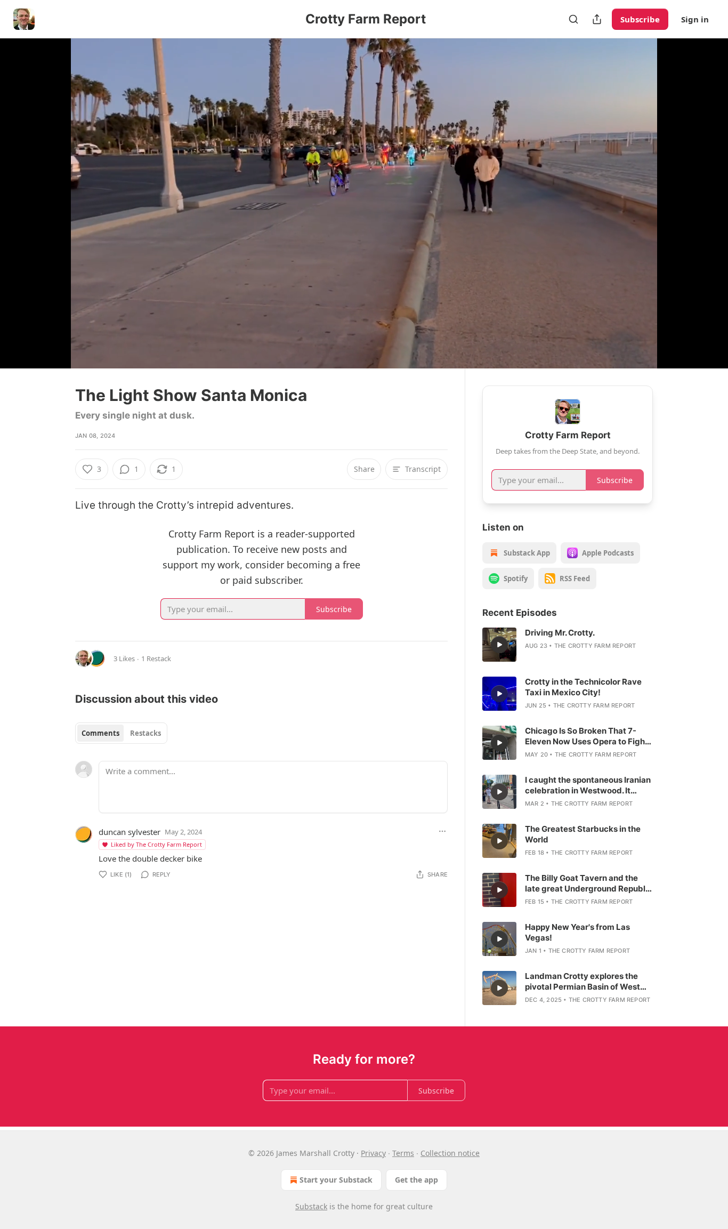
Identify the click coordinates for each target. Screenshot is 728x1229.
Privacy (373, 1153)
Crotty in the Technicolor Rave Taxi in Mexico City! (583, 687)
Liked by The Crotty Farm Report (156, 844)
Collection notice (450, 1153)
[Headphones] (49, 215)
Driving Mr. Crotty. (560, 633)
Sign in (695, 19)
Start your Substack (336, 1180)
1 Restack (156, 658)
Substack (311, 1206)
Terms (403, 1153)
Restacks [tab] (145, 733)
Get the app (416, 1180)
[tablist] (121, 733)
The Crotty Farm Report (595, 645)
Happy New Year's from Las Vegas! (577, 932)
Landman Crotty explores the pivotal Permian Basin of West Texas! (582, 981)
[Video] (49, 191)
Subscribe (640, 19)
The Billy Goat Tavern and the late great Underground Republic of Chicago (588, 883)
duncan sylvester (129, 831)
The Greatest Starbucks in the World (583, 834)
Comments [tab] (100, 733)
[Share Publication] (597, 19)
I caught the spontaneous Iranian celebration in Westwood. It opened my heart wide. (588, 785)
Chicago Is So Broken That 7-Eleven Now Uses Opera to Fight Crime (586, 736)
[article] (567, 644)
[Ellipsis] (442, 831)
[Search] (573, 19)
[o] (499, 644)
